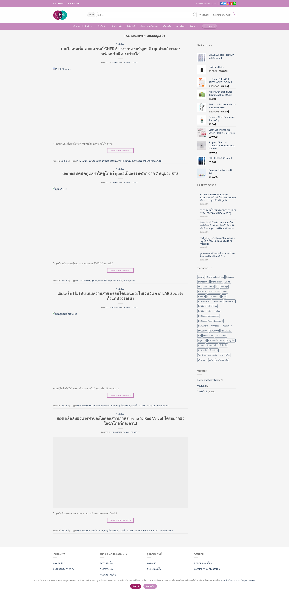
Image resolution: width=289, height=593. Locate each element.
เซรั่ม (211, 360)
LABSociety (87, 161)
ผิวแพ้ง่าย (138, 161)
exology (224, 286)
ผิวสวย (121, 161)
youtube (201, 385)
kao (223, 296)
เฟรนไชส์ (180, 26)
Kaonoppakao (204, 301)
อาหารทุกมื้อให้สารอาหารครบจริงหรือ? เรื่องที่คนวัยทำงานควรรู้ (218, 211)
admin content (132, 62)
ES (217, 286)
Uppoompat (208, 335)
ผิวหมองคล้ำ (212, 345)
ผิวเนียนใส (128, 161)
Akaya (201, 277)
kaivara (201, 296)
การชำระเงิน (106, 568)
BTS (79, 280)
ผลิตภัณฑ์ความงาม (107, 405)
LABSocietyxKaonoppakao (209, 311)
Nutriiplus (215, 326)
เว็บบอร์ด (167, 26)
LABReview (217, 301)
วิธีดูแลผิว (112, 280)
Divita (227, 282)
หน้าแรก (76, 26)
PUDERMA (202, 331)
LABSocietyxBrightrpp (207, 306)
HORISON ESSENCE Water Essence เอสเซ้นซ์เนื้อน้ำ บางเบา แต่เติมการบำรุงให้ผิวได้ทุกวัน (218, 197)
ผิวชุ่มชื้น (113, 161)
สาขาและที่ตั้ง (154, 568)
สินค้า (87, 26)
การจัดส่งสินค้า (108, 574)
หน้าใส (119, 280)
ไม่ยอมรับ (150, 586)
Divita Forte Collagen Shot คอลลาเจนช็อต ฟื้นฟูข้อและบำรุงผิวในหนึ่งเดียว (217, 241)
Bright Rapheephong (215, 277)
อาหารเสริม (225, 355)
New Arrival (203, 326)
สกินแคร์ (146, 161)
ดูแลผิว (94, 280)
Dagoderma (203, 282)
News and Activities (207, 379)
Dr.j (199, 286)
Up (199, 335)
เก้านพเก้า (202, 360)
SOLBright (214, 331)
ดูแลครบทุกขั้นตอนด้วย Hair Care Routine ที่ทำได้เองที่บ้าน (217, 255)
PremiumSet (227, 326)
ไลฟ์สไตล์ (131, 26)
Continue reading (120, 150)
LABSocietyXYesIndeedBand (210, 321)
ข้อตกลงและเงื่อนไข (204, 562)
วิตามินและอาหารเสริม (207, 355)
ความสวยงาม (93, 405)
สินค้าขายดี (117, 26)
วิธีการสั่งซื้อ (106, 562)
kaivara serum (213, 296)
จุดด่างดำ (97, 161)
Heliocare (202, 291)
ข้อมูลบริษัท (59, 562)
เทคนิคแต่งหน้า (166, 530)
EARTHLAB (209, 286)
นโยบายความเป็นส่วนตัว (207, 568)
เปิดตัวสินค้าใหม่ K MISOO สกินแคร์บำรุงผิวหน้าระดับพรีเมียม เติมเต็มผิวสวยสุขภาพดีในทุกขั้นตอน (217, 225)
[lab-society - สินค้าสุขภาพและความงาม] (68, 14)
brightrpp (230, 277)
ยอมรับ (135, 586)
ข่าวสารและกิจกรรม (149, 26)
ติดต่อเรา (194, 26)
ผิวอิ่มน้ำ (134, 405)
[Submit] (193, 14)
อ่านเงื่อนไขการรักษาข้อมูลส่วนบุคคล (238, 580)
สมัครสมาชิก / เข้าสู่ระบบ (206, 3)
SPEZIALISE (226, 331)
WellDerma (221, 335)
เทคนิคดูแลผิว (157, 161)
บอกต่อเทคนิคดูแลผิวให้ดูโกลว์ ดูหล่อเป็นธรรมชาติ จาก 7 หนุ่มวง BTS (120, 173)
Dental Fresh (216, 282)
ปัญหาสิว (105, 161)
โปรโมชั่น (102, 26)
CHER (79, 161)
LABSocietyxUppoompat (208, 316)
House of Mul (214, 291)
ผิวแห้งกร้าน (141, 530)
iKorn (225, 291)
